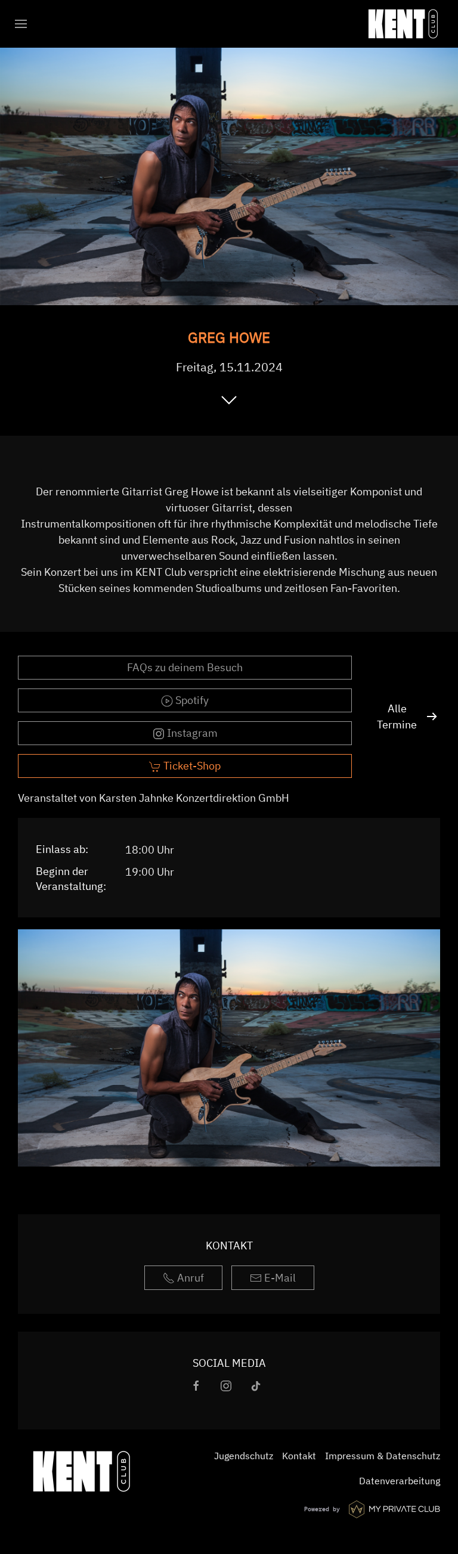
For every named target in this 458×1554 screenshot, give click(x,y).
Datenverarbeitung (399, 1481)
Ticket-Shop (191, 766)
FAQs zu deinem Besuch (185, 667)
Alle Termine (397, 716)
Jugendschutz (243, 1456)
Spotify (191, 700)
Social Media (229, 1363)
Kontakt (229, 1245)
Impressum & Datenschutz (382, 1456)
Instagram (191, 733)
